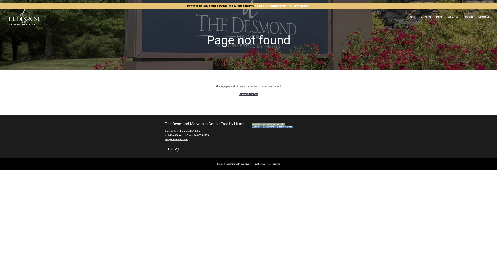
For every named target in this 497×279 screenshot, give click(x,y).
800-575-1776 (201, 135)
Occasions (426, 17)
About (412, 17)
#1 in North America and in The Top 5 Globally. (282, 5)
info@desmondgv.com (176, 139)
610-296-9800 (172, 135)
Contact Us (483, 17)
